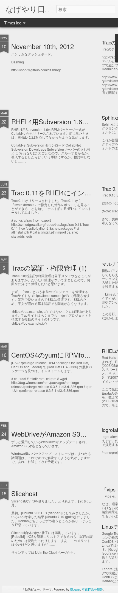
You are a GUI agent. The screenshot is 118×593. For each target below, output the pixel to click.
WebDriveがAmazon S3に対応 (55, 434)
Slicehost (24, 493)
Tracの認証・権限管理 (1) (49, 267)
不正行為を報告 (92, 589)
